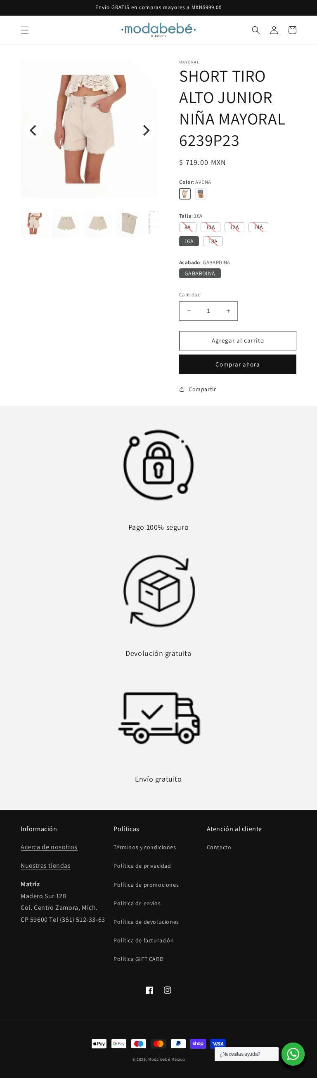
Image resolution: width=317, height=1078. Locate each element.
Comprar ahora (237, 364)
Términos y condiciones (145, 847)
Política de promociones (146, 884)
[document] (89, 131)
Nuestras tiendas (46, 865)
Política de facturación (144, 940)
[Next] (145, 131)
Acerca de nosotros (49, 847)
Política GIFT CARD (138, 959)
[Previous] (34, 131)
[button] (25, 30)
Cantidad (190, 294)
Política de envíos (137, 903)
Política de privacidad (142, 865)
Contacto (219, 847)
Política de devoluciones (146, 921)
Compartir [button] (202, 389)
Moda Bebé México (166, 1059)
